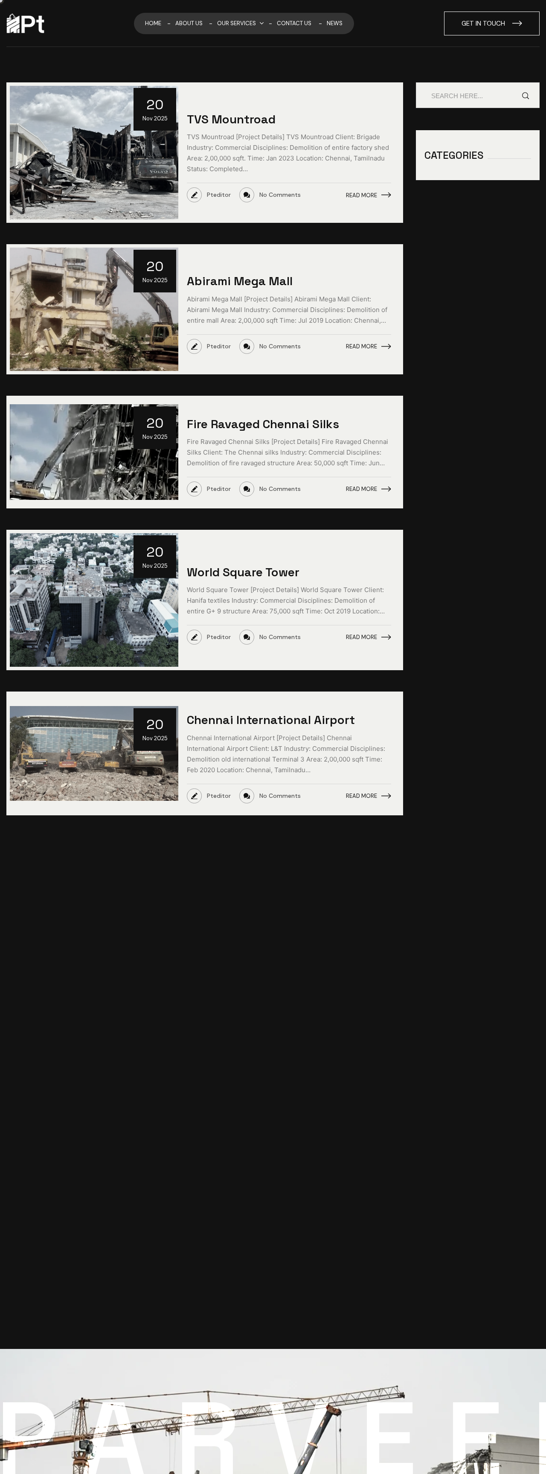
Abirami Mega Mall (240, 281)
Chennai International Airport (271, 719)
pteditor (209, 194)
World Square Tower (243, 572)
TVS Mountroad (231, 119)
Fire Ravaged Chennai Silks (263, 424)
